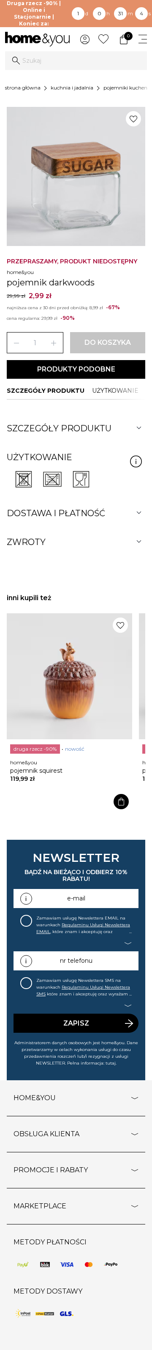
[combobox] (76, 60)
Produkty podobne (76, 369)
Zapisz (76, 1023)
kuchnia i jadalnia (72, 87)
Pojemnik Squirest (36, 770)
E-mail (76, 898)
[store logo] (37, 39)
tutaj (111, 1063)
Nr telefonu (76, 960)
